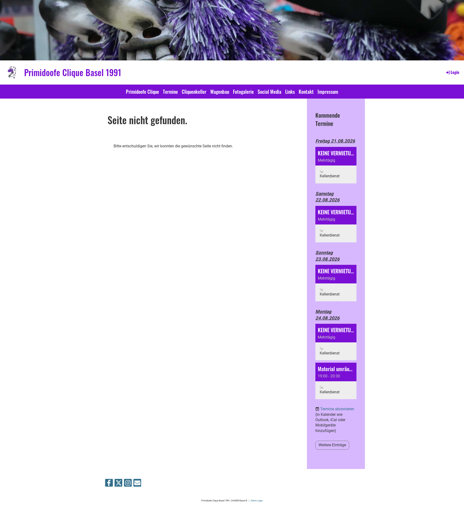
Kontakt (306, 91)
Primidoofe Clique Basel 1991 (72, 72)
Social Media (269, 91)
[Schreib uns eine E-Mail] (137, 484)
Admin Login (257, 500)
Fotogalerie (243, 91)
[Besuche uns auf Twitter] (118, 484)
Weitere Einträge (332, 445)
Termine (170, 91)
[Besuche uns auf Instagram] (128, 484)
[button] (335, 165)
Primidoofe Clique (142, 91)
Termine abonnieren (337, 409)
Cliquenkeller (194, 91)
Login (455, 72)
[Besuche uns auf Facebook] (109, 484)
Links (290, 91)
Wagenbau (219, 91)
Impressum (328, 91)
